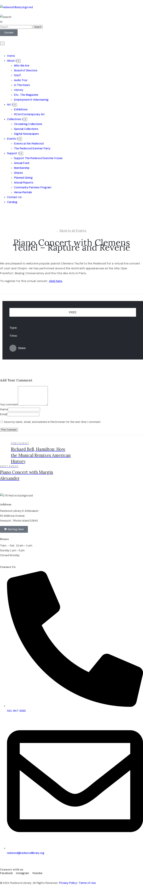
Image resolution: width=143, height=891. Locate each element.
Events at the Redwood (29, 143)
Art (9, 104)
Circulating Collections (28, 124)
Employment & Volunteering (31, 99)
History (18, 89)
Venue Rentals (23, 192)
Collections (14, 119)
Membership (21, 167)
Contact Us (14, 197)
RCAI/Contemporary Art (29, 114)
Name (4, 409)
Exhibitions (21, 109)
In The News (22, 85)
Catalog (12, 202)
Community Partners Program (32, 187)
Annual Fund (21, 163)
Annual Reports (23, 182)
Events (11, 138)
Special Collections (26, 128)
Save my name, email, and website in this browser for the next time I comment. (52, 421)
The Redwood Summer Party (32, 148)
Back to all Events (72, 230)
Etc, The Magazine (26, 94)
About (11, 60)
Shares (18, 172)
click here (55, 281)
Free (73, 312)
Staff (17, 75)
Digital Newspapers (26, 133)
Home (11, 55)
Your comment (9, 404)
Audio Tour (20, 80)
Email (3, 414)
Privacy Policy (68, 882)
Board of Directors (25, 70)
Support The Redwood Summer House (38, 158)
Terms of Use (87, 882)
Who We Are (21, 65)
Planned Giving (23, 177)
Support (12, 153)
